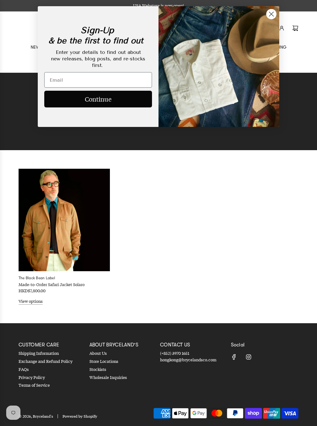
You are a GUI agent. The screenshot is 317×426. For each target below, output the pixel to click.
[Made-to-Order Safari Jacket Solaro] (64, 220)
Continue (98, 99)
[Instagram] (248, 357)
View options (31, 301)
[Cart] (295, 28)
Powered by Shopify (80, 416)
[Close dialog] (271, 14)
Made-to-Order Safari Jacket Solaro (52, 284)
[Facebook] (234, 357)
